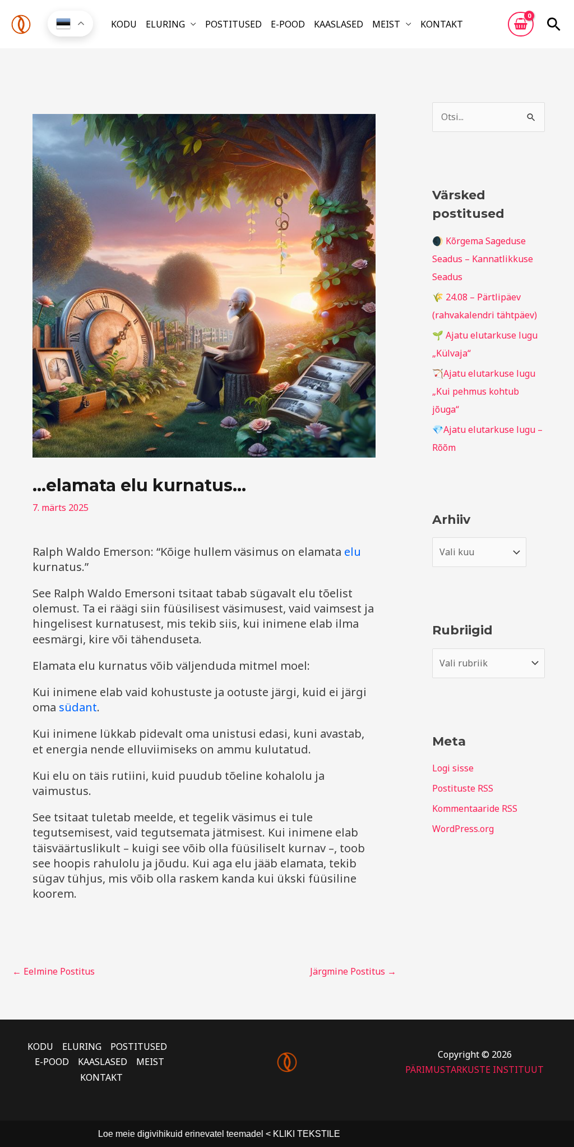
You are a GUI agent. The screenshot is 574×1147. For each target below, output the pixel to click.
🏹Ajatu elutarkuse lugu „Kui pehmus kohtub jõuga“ (483, 391)
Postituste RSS (462, 788)
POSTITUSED (233, 24)
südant (78, 707)
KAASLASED (338, 24)
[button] (554, 24)
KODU (124, 24)
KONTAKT (441, 24)
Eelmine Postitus (53, 971)
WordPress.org (463, 828)
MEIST (386, 24)
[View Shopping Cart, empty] (521, 24)
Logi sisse (453, 768)
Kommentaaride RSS (474, 808)
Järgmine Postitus (353, 971)
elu (352, 551)
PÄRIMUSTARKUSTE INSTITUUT (474, 1069)
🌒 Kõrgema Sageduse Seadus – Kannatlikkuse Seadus (482, 259)
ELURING (165, 24)
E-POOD (288, 24)
